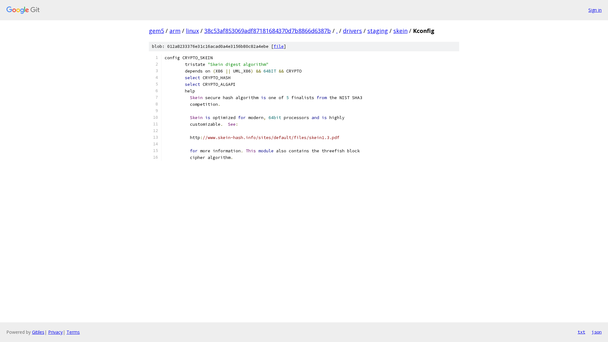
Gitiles (38, 332)
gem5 (156, 31)
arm (174, 31)
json (597, 332)
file (279, 46)
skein (400, 31)
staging (377, 31)
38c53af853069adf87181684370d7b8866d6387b (267, 31)
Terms (73, 332)
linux (192, 31)
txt (581, 332)
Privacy (55, 332)
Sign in (595, 10)
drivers (352, 31)
